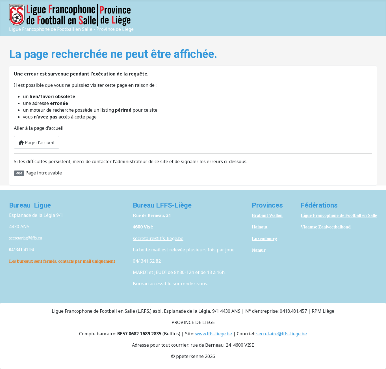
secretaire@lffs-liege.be (158, 238)
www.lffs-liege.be (213, 334)
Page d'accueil (39, 142)
